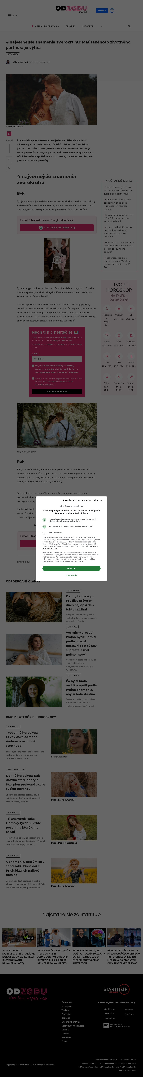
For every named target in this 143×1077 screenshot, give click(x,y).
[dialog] (71, 538)
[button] (71, 533)
